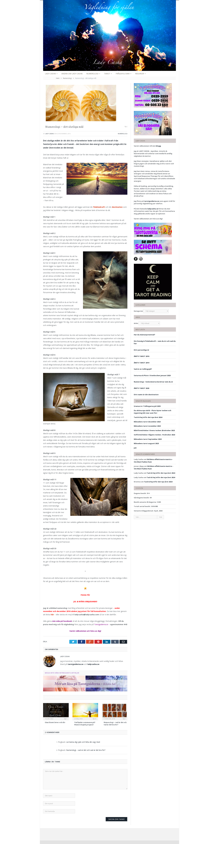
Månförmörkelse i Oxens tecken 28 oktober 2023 (154, 430)
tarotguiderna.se (75, 664)
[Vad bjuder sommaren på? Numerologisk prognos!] (85, 711)
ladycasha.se (93, 664)
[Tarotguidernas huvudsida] (85, 691)
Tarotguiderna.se (101, 624)
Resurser (139, 73)
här (52, 614)
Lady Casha (50, 73)
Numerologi (92, 73)
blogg (158, 146)
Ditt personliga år (141, 350)
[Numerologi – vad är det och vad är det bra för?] (114, 711)
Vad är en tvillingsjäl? (143, 369)
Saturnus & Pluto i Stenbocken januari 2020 (152, 375)
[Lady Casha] (109, 35)
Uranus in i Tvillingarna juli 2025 (147, 406)
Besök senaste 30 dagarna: (145, 502)
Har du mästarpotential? (144, 335)
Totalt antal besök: (142, 506)
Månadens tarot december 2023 (147, 422)
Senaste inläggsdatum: (144, 511)
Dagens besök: (140, 493)
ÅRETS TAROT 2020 (141, 388)
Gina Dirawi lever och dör (55, 722)
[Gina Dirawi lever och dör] (56, 711)
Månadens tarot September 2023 (148, 439)
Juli (135, 448)
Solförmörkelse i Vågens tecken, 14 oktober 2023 (154, 435)
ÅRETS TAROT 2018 (141, 356)
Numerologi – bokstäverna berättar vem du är (153, 382)
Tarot (107, 73)
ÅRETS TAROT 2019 (141, 363)
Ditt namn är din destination (146, 394)
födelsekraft (99, 207)
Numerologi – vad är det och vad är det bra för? (115, 723)
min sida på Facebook (62, 621)
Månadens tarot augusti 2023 (146, 443)
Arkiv (136, 323)
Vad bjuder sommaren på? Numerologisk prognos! (84, 723)
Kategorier (138, 311)
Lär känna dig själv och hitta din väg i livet (83, 742)
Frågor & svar (123, 73)
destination (117, 207)
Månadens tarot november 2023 (147, 426)
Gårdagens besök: (142, 497)
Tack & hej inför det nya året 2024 (148, 417)
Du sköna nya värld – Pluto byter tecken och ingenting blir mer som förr (152, 411)
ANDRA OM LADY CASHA (72, 73)
